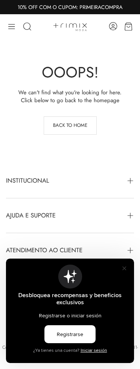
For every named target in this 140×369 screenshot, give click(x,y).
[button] (11, 26)
